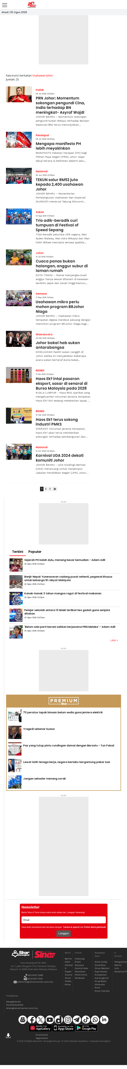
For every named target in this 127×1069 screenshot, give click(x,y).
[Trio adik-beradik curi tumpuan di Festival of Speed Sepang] (19, 217)
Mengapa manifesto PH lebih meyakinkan (58, 146)
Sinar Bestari (102, 968)
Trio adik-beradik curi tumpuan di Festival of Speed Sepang (57, 225)
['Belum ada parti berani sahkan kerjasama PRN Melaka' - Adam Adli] (16, 632)
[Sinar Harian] (32, 5)
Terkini (17, 551)
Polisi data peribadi (95, 927)
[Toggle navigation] (4, 4)
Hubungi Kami (80, 960)
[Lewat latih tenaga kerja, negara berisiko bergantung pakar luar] (14, 765)
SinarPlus (100, 965)
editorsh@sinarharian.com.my (35, 981)
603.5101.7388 (35, 975)
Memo (117, 965)
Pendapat (42, 135)
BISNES (40, 370)
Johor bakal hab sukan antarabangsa (58, 345)
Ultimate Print (100, 986)
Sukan (40, 212)
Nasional (41, 171)
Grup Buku (100, 981)
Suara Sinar (68, 976)
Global (68, 965)
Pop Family (101, 971)
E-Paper (68, 970)
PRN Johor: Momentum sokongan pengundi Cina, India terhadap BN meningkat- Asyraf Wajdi (60, 105)
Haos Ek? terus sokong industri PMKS (57, 422)
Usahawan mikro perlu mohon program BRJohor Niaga (60, 307)
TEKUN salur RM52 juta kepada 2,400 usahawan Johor (59, 185)
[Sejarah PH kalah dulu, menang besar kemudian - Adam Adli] (16, 565)
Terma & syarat (71, 927)
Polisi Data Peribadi (81, 976)
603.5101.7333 (35, 978)
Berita (68, 958)
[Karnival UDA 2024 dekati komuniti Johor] (19, 452)
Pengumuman (117, 961)
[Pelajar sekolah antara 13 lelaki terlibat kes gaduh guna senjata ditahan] (16, 615)
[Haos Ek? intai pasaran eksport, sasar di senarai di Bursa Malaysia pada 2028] (19, 375)
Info (116, 968)
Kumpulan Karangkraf (101, 976)
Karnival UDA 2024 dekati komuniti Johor (60, 458)
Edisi (67, 961)
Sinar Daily (101, 961)
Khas (68, 984)
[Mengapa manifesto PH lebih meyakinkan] (19, 140)
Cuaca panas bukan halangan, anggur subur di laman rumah (62, 266)
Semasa (41, 294)
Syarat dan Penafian (81, 970)
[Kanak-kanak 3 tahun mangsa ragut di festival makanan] (16, 598)
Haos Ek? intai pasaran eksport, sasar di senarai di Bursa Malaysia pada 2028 (61, 384)
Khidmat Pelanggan (117, 971)
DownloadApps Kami (42, 1036)
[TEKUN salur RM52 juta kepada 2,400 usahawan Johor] (19, 176)
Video (68, 981)
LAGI (113, 640)
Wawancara (44, 334)
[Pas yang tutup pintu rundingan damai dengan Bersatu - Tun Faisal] (14, 749)
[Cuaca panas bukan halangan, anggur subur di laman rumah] (19, 257)
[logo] (21, 954)
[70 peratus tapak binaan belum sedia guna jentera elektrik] (14, 715)
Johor (40, 253)
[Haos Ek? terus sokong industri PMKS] (19, 416)
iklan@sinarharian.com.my (14, 1008)
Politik (40, 90)
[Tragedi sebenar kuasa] (14, 732)
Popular (35, 551)
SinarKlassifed (14, 1004)
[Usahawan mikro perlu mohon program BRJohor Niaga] (19, 298)
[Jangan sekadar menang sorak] (14, 782)
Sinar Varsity (102, 991)
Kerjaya (79, 965)
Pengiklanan (13, 1001)
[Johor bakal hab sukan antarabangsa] (19, 339)
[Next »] (54, 489)
